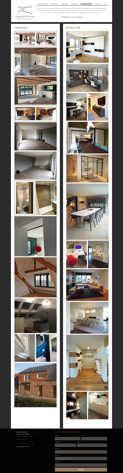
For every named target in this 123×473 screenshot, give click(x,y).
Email (79, 442)
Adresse (58, 448)
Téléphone (58, 442)
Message (58, 462)
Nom (83, 435)
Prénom (57, 435)
